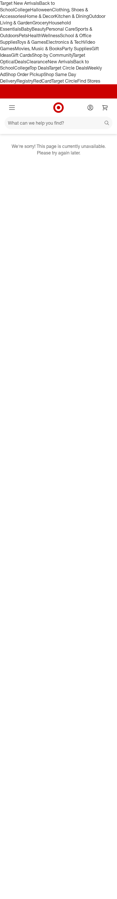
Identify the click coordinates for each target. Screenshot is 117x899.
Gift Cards (21, 55)
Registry (24, 81)
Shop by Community (52, 55)
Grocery (40, 23)
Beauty (39, 29)
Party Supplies (76, 48)
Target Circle (64, 81)
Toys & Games (31, 42)
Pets (23, 35)
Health (34, 35)
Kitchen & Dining (72, 16)
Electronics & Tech (64, 42)
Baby (26, 29)
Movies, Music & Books (38, 48)
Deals (20, 61)
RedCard (42, 81)
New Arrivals (60, 61)
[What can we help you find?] (58, 123)
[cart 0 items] (105, 107)
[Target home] (58, 107)
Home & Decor (40, 16)
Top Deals (39, 68)
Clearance (37, 61)
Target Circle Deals (68, 68)
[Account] (90, 107)
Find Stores (88, 81)
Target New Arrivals (19, 3)
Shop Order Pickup (24, 74)
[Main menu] (12, 107)
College (22, 9)
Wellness (50, 35)
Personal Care (60, 29)
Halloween (41, 9)
